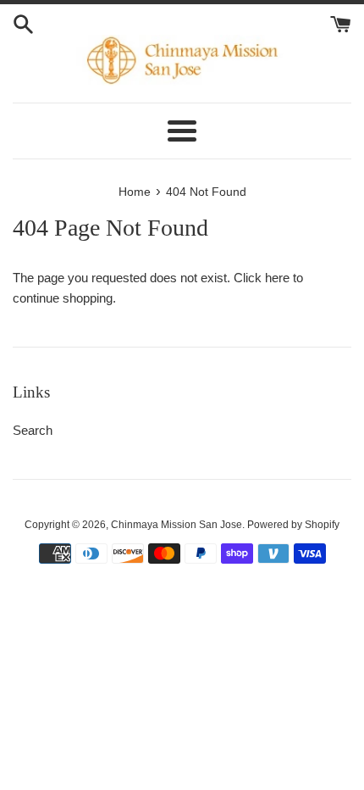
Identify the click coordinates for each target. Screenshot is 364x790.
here (277, 277)
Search (32, 430)
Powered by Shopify (293, 525)
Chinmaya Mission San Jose (176, 525)
